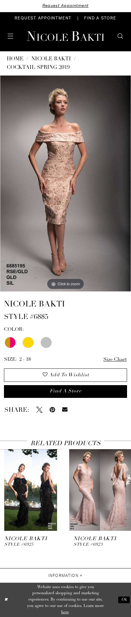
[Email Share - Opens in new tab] (65, 409)
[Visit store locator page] (22, 35)
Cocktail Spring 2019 (38, 67)
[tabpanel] (65, 183)
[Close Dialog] (5, 600)
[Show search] (120, 36)
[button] (10, 36)
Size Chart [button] (115, 359)
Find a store (66, 391)
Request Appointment (65, 6)
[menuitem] (43, 18)
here (65, 612)
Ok (124, 600)
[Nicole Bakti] (65, 36)
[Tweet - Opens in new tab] (39, 410)
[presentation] (31, 490)
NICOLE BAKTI (51, 59)
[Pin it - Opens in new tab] (52, 410)
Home (15, 59)
